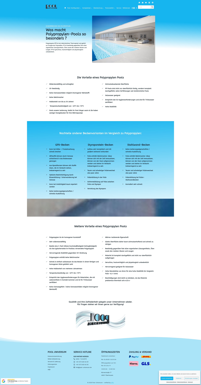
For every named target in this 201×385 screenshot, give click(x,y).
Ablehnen (178, 378)
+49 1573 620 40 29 (82, 362)
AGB (49, 369)
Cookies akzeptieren (166, 378)
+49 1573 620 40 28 (82, 364)
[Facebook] (152, 2)
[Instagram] (149, 2)
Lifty (112, 382)
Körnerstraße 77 (106, 372)
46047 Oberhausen (107, 375)
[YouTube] (145, 2)
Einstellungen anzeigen (191, 378)
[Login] (136, 8)
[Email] (142, 2)
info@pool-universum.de (84, 367)
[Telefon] (139, 2)
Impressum (190, 382)
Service (119, 8)
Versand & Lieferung (54, 361)
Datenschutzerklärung (171, 382)
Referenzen (126, 8)
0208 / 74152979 (81, 359)
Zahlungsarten (52, 364)
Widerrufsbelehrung (54, 359)
